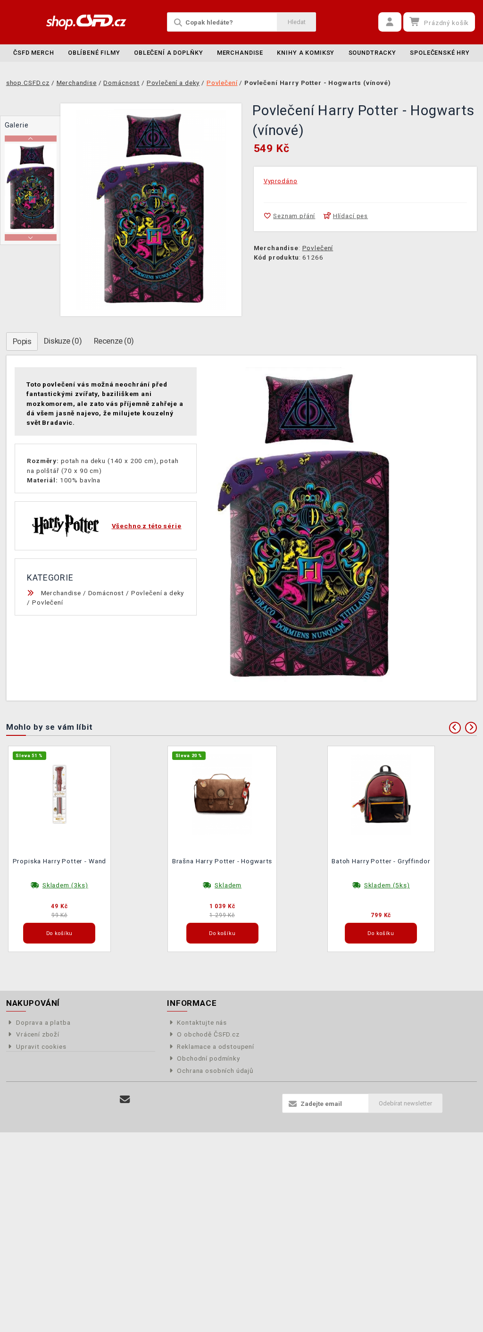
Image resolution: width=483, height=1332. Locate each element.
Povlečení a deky (157, 593)
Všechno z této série (147, 526)
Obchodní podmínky (208, 1058)
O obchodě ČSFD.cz (208, 1034)
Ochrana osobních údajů (215, 1070)
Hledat (297, 21)
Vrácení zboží (37, 1034)
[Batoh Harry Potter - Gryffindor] (381, 793)
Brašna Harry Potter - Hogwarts (222, 861)
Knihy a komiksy (305, 52)
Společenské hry (440, 52)
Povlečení (317, 248)
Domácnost (106, 593)
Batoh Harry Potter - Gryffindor (381, 861)
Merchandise (240, 52)
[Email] (124, 1099)
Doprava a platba (43, 1022)
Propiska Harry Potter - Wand (60, 861)
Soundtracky (372, 52)
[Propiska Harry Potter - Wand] (59, 793)
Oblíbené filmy (94, 52)
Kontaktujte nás (202, 1022)
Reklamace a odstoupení (215, 1046)
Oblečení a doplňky (168, 52)
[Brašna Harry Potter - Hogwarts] (222, 793)
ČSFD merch (33, 52)
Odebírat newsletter (405, 1103)
